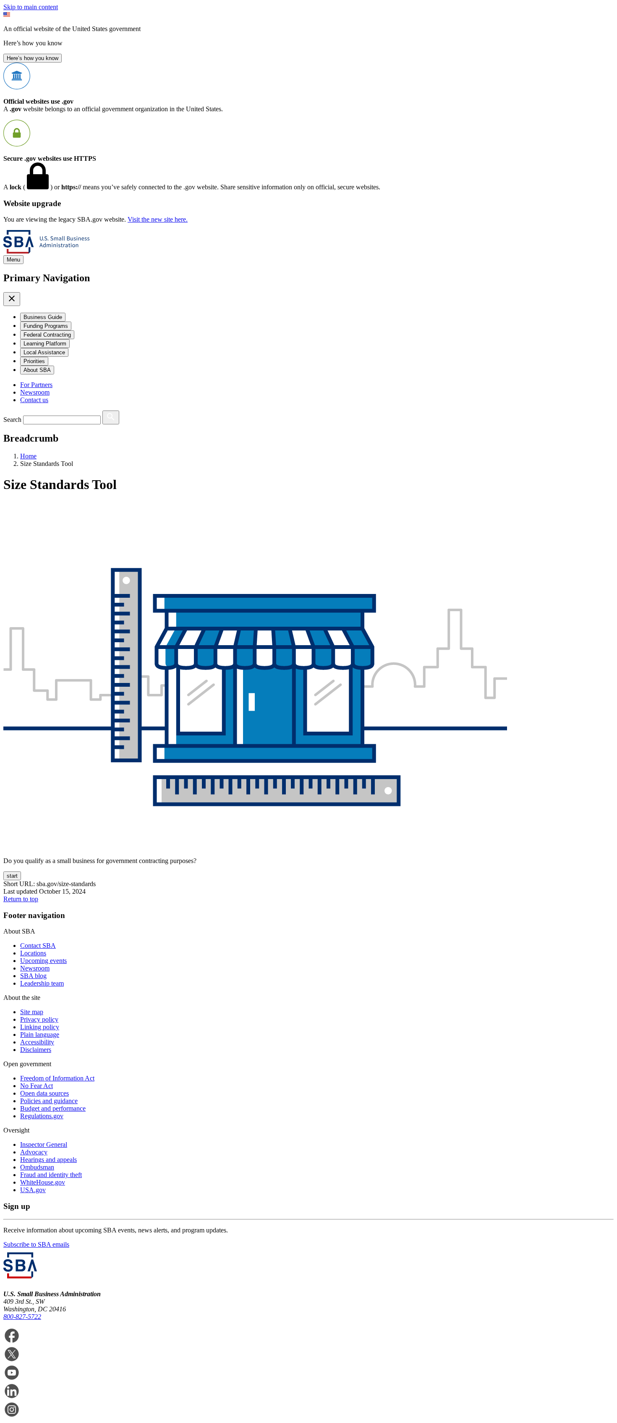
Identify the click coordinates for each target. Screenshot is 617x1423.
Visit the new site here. (158, 219)
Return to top (20, 898)
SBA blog (33, 975)
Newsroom (35, 392)
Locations (33, 953)
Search (12, 419)
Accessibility (37, 1042)
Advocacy (33, 1152)
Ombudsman (37, 1167)
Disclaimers (35, 1049)
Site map (31, 1011)
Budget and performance (53, 1108)
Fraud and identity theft (51, 1174)
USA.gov (33, 1189)
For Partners (36, 384)
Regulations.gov (41, 1116)
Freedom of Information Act (57, 1078)
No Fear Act (36, 1085)
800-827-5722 (22, 1316)
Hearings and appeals (48, 1159)
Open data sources (44, 1093)
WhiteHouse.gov (42, 1182)
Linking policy (39, 1027)
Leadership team (42, 983)
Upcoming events (43, 960)
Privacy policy (39, 1019)
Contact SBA (38, 945)
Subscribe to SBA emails (36, 1244)
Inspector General (43, 1144)
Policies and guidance (49, 1100)
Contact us (34, 399)
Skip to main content (30, 6)
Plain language (39, 1034)
